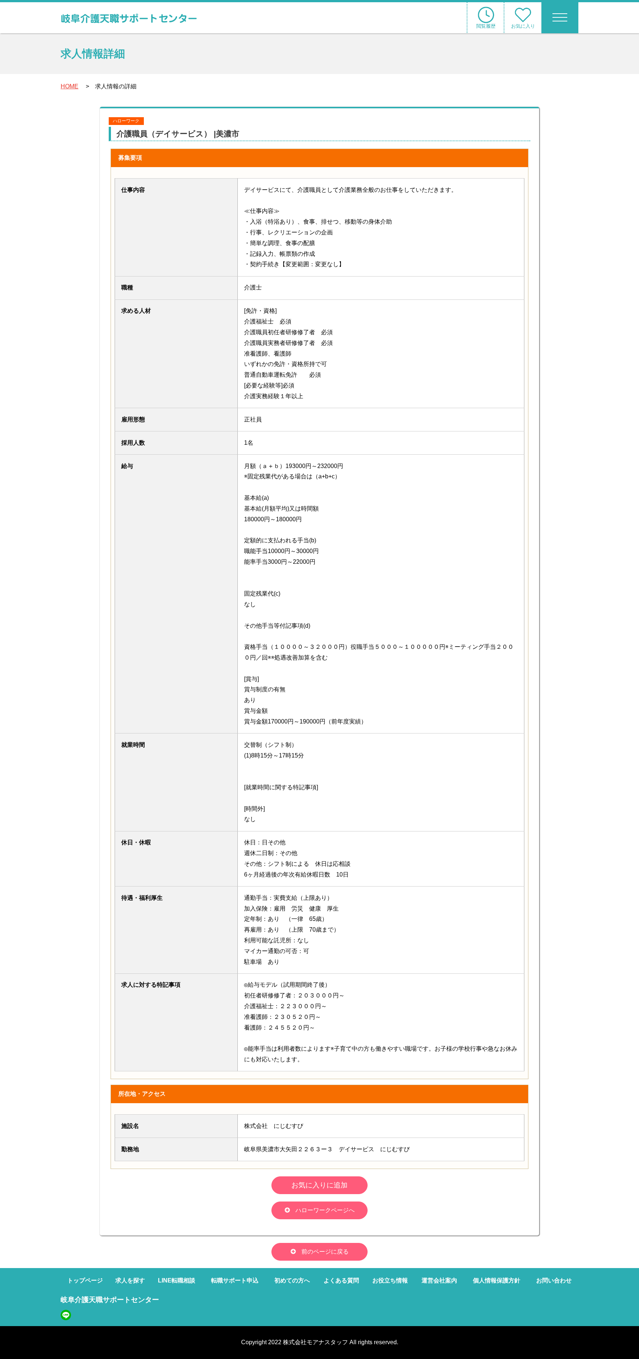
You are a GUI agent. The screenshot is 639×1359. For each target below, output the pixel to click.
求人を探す (130, 1280)
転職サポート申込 (234, 1280)
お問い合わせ (554, 1280)
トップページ (85, 1280)
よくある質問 (341, 1280)
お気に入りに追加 (319, 1185)
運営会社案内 (439, 1280)
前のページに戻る (325, 1251)
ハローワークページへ (325, 1210)
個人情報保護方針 (496, 1280)
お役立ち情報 (390, 1280)
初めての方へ (292, 1280)
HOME (69, 86)
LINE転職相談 (176, 1280)
